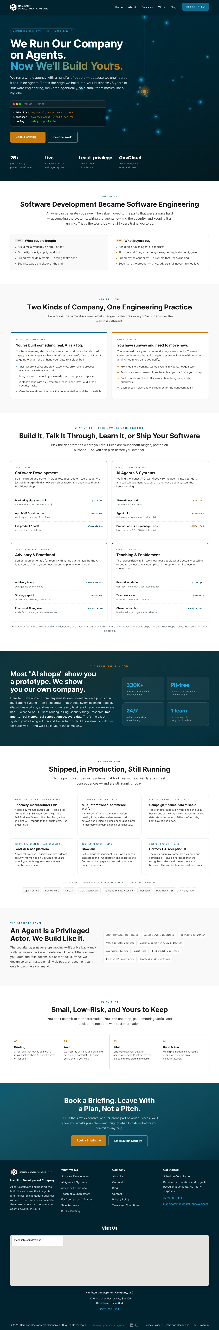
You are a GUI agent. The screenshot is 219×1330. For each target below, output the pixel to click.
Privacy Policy (120, 1199)
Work (161, 7)
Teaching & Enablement (75, 1193)
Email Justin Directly (128, 1140)
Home (119, 7)
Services (147, 7)
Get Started (195, 6)
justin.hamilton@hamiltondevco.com (185, 1204)
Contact (117, 1193)
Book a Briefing (70, 1211)
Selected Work (70, 1205)
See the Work (62, 137)
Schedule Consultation (177, 1176)
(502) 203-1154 (172, 1198)
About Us (118, 1176)
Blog (173, 7)
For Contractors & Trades (76, 1199)
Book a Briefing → (28, 136)
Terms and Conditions (125, 1205)
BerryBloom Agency (114, 1325)
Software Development (75, 1176)
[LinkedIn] (131, 1325)
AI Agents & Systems (74, 1182)
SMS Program (201, 1325)
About (132, 7)
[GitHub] (136, 1325)
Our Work (118, 1182)
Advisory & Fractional (74, 1188)
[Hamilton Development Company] (29, 7)
